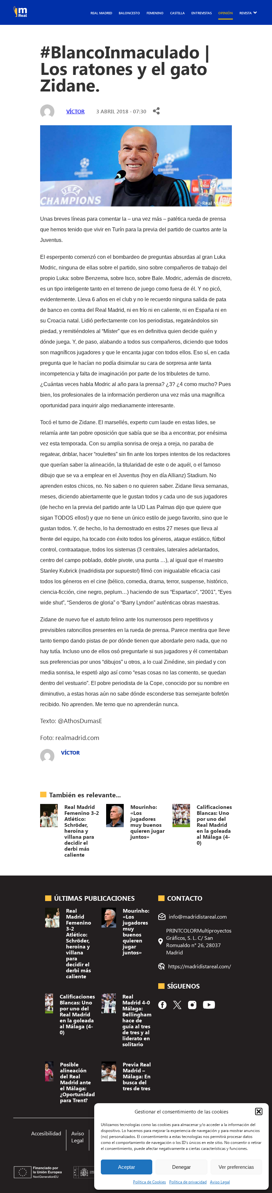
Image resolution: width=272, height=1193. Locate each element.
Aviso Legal (220, 1181)
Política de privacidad (188, 1181)
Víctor (75, 111)
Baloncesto (129, 13)
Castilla (177, 13)
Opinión (225, 13)
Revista (245, 13)
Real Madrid (101, 13)
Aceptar (126, 1167)
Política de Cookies (149, 1181)
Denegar (181, 1167)
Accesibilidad (46, 1133)
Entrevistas (201, 13)
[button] (258, 1111)
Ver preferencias (236, 1167)
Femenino (155, 13)
